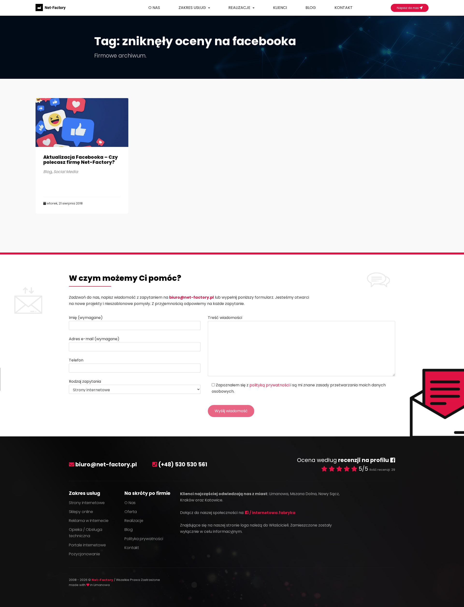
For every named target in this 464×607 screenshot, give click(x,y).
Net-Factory (103, 580)
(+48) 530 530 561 (182, 464)
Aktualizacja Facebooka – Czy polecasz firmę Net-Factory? (80, 160)
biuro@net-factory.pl (191, 297)
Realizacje (239, 7)
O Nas (154, 7)
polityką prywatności (269, 385)
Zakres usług (193, 7)
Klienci (280, 7)
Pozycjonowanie (84, 554)
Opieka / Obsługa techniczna (85, 533)
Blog (310, 7)
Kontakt (343, 7)
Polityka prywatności (143, 539)
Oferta (130, 511)
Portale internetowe (87, 545)
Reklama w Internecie (89, 520)
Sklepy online (81, 511)
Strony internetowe (87, 503)
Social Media (65, 171)
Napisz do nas (408, 8)
